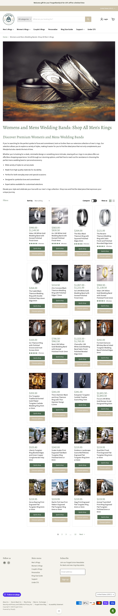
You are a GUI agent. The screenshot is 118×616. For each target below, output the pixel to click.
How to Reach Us (16, 602)
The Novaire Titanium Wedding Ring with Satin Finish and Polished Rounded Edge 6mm (104, 238)
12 (75, 534)
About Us (5, 602)
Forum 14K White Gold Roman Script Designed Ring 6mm (104, 401)
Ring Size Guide (67, 29)
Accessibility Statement (56, 604)
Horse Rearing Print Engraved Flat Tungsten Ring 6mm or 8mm (36, 506)
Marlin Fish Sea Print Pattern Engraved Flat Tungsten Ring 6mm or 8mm (60, 506)
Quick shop (37, 248)
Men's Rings (7, 29)
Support (79, 29)
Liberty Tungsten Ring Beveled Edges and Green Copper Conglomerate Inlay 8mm (36, 455)
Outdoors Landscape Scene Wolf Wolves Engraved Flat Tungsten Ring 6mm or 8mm (82, 455)
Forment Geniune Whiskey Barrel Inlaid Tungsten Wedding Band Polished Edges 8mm (105, 348)
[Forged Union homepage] (8, 19)
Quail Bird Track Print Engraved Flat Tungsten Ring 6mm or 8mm (104, 454)
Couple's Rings (39, 29)
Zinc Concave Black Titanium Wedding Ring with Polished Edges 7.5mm (59, 292)
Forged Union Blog (40, 604)
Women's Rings (23, 29)
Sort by (30, 201)
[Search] (88, 19)
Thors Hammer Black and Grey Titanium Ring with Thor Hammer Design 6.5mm (60, 400)
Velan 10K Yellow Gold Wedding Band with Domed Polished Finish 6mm (105, 294)
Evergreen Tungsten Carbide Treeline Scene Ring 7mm (82, 397)
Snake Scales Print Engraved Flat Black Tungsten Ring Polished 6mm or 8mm (59, 455)
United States (106, 8)
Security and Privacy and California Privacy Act (17, 604)
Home (5, 37)
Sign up (65, 579)
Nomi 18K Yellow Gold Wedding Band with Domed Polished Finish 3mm (60, 348)
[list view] (113, 200)
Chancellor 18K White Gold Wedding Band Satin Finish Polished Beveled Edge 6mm (82, 349)
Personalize (52, 29)
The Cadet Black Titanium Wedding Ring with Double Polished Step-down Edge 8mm (37, 296)
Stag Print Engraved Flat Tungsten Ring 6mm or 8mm (81, 504)
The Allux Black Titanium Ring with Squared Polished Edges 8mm (81, 237)
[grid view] (110, 200)
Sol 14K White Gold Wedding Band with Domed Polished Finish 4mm (81, 294)
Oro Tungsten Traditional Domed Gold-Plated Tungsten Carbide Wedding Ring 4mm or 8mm (36, 402)
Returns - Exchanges (39, 602)
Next (81, 534)
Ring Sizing (27, 602)
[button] (104, 19)
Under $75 (92, 29)
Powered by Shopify (9, 609)
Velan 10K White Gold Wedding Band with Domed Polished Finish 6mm (37, 237)
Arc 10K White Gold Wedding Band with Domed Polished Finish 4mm (59, 237)
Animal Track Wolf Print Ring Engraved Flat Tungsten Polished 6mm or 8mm (104, 507)
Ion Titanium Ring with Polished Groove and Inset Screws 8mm (36, 346)
